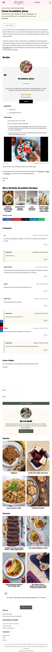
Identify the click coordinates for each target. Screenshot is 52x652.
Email (4, 396)
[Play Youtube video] (26, 149)
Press (4, 638)
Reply (46, 245)
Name (4, 390)
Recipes (8, 8)
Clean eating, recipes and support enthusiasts (25, 597)
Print (26, 101)
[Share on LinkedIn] (1, 330)
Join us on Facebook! (8, 628)
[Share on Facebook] (1, 321)
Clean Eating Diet (7, 626)
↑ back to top (26, 607)
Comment (5, 367)
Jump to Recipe (9, 25)
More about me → (26, 431)
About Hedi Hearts (7, 614)
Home (3, 8)
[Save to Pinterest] (1, 327)
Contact (5, 640)
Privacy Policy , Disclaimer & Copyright (12, 616)
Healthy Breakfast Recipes (17, 8)
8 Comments (5, 18)
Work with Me (6, 635)
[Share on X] (1, 324)
